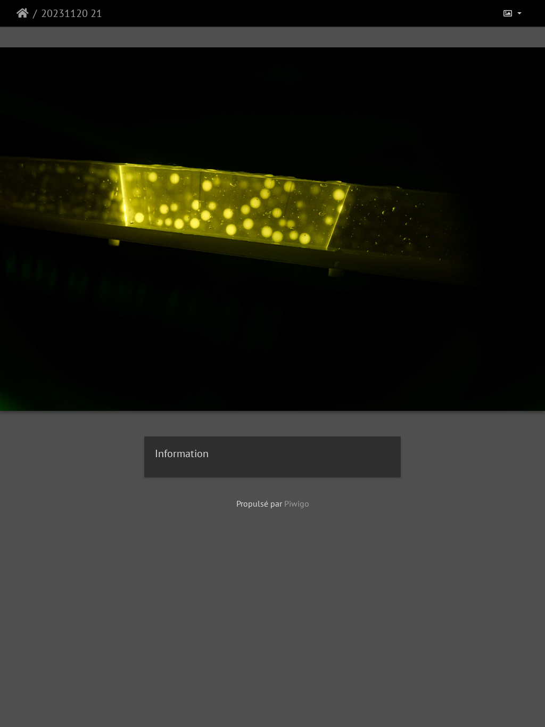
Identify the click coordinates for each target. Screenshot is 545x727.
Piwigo (296, 503)
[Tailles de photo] (512, 13)
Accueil (22, 13)
